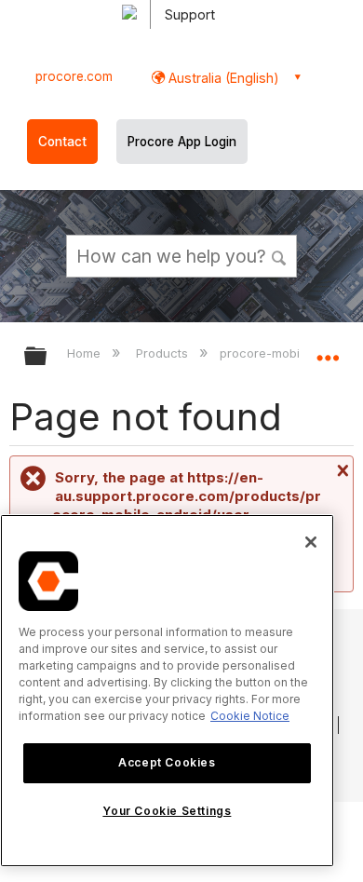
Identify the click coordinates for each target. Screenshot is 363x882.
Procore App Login (182, 141)
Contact (62, 141)
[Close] (310, 542)
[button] (279, 255)
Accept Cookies (166, 762)
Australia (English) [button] (222, 78)
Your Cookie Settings (166, 811)
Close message (340, 470)
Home (85, 353)
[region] (167, 690)
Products (163, 353)
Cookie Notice (249, 716)
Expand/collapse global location (327, 350)
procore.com (74, 76)
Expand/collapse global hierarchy (47, 357)
